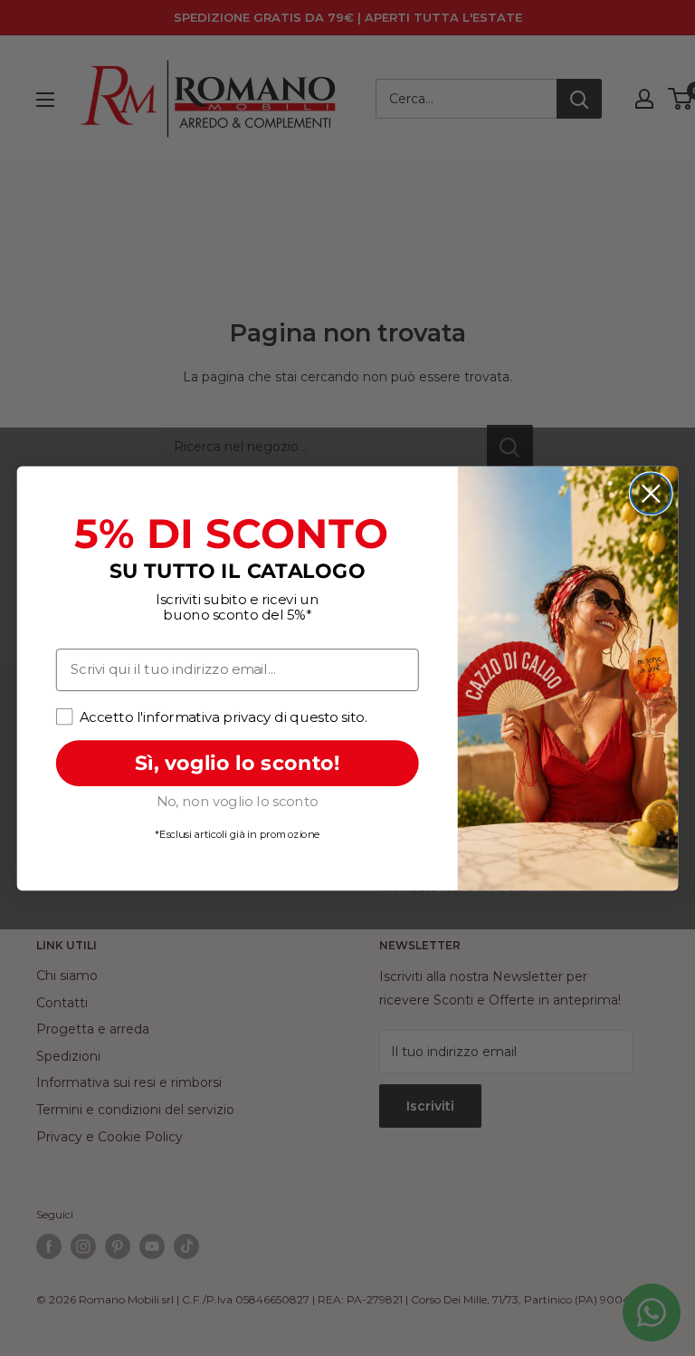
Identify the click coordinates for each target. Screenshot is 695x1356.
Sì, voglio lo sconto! (237, 762)
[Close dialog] (651, 493)
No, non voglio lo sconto (238, 801)
